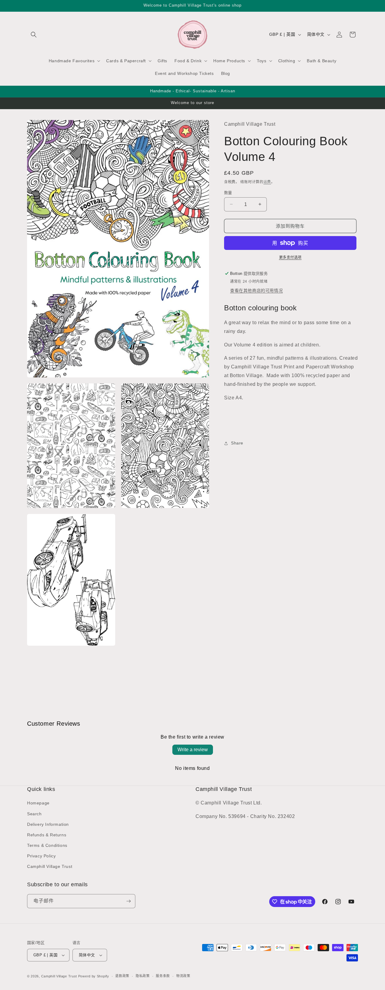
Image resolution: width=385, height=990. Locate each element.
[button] (33, 34)
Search (34, 813)
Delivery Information (48, 824)
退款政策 (122, 976)
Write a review (192, 749)
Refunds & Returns (46, 834)
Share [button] (237, 443)
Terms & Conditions (47, 845)
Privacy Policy (41, 855)
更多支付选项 (290, 257)
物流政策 (183, 976)
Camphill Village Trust (49, 866)
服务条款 (163, 976)
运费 (267, 182)
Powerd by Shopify (93, 976)
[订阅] (128, 901)
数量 (228, 192)
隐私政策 (143, 976)
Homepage (38, 803)
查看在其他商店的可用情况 (256, 290)
